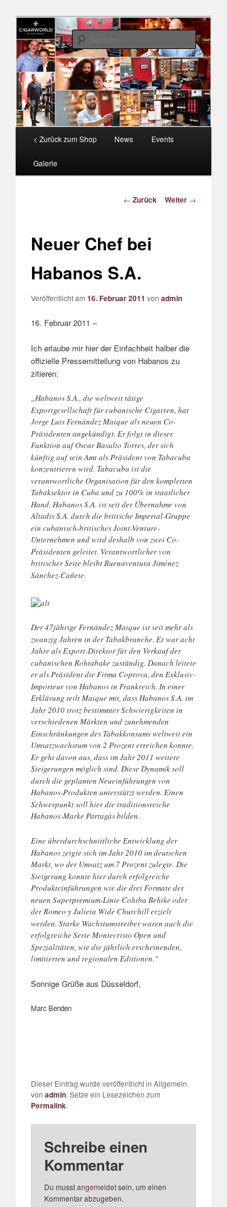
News (123, 139)
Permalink (48, 1105)
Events (162, 139)
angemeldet (96, 1187)
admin (171, 298)
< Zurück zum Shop (65, 139)
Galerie (45, 163)
